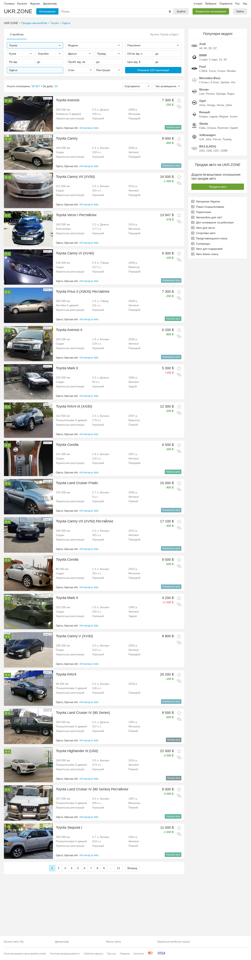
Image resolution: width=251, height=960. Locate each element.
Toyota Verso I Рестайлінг (76, 215)
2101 (202, 150)
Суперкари (203, 243)
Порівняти (225, 3)
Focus (212, 70)
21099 (223, 150)
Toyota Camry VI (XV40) (75, 253)
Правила (125, 953)
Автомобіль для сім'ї (209, 217)
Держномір (50, 3)
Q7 (215, 48)
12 (118, 868)
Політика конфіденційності (65, 953)
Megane (223, 116)
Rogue (230, 93)
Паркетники (203, 212)
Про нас (111, 953)
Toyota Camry (67, 138)
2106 (209, 150)
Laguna (213, 116)
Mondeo (231, 70)
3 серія (203, 59)
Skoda (203, 123)
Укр (245, 3)
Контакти (139, 953)
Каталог (22, 3)
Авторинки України (208, 201)
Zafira (229, 105)
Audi (202, 44)
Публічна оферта (93, 953)
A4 (200, 48)
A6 (205, 48)
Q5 (210, 48)
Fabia (202, 127)
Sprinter (225, 82)
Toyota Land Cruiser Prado (77, 483)
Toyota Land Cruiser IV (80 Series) (83, 713)
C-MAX (203, 70)
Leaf (201, 93)
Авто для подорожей (209, 248)
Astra (202, 105)
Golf (201, 139)
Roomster (222, 127)
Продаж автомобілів (34, 23)
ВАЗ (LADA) (207, 146)
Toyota (54, 23)
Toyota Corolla (67, 445)
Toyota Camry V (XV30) (74, 636)
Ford (202, 66)
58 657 (36, 86)
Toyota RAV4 (66, 674)
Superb (234, 127)
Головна (9, 3)
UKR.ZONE (18, 11)
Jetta (208, 139)
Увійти (240, 11)
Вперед (132, 868)
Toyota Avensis (67, 100)
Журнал (35, 3)
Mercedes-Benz (210, 78)
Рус (237, 3)
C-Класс (204, 82)
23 (55, 86)
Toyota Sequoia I (69, 827)
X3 (220, 59)
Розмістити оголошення (211, 11)
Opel (202, 100)
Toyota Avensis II (69, 330)
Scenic (234, 116)
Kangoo (203, 116)
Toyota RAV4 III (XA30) (74, 406)
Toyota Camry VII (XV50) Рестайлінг (85, 521)
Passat (217, 139)
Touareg (226, 139)
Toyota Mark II (67, 368)
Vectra (220, 105)
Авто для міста (205, 227)
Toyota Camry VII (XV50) (75, 177)
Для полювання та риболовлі (215, 222)
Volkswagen (207, 135)
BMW (203, 55)
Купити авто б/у (14, 941)
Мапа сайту (113, 941)
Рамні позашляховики (210, 206)
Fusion (221, 70)
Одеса (66, 23)
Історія (198, 3)
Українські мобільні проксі (173, 941)
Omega (211, 105)
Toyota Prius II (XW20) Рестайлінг (83, 291)
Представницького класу (211, 238)
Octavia (211, 127)
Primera (210, 93)
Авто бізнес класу (207, 254)
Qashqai (221, 93)
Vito (233, 82)
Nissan (204, 89)
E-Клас (215, 82)
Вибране (210, 3)
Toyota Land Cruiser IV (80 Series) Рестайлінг (92, 789)
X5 (225, 59)
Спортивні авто (206, 233)
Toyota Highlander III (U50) (77, 751)
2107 (216, 150)
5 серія (213, 59)
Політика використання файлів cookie (25, 953)
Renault (204, 112)
